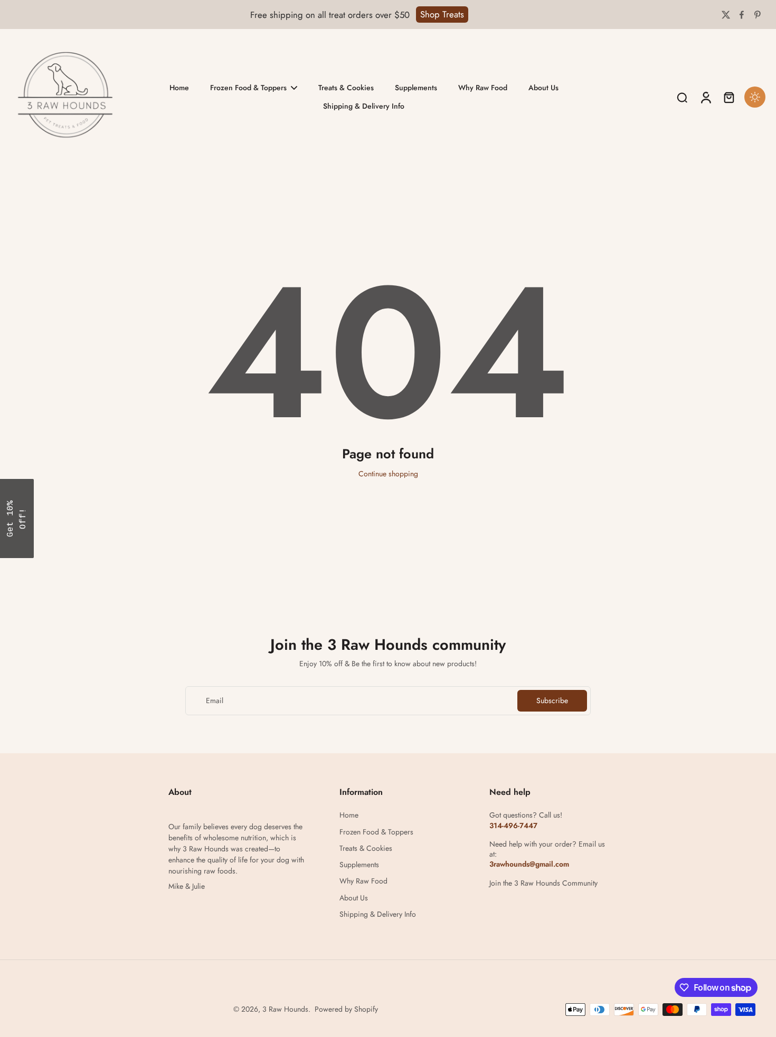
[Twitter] (726, 14)
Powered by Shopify (346, 1009)
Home (348, 815)
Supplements (359, 865)
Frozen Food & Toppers (376, 832)
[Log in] (705, 97)
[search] (682, 97)
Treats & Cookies (365, 848)
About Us (353, 898)
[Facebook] (742, 14)
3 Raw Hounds (285, 1009)
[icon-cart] (728, 97)
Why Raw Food (363, 881)
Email (214, 701)
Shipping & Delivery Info (377, 914)
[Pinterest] (757, 14)
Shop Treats (442, 14)
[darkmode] (754, 97)
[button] (17, 518)
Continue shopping (388, 473)
